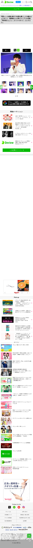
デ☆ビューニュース (13, 5)
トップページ (4, 5)
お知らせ (18, 2)
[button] (32, 87)
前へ (6, 50)
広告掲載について (8, 514)
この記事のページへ (16, 150)
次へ (26, 50)
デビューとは (8, 511)
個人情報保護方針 (8, 520)
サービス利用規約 (8, 517)
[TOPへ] (29, 536)
